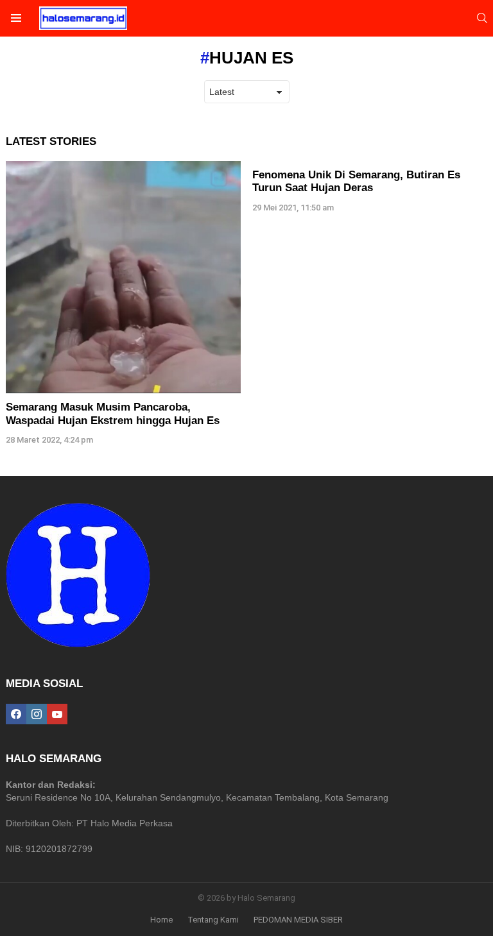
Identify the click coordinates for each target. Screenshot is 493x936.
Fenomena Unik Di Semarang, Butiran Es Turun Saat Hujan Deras (356, 181)
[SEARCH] (482, 18)
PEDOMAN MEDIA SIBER (298, 919)
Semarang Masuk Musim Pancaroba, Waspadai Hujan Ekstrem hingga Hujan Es (114, 413)
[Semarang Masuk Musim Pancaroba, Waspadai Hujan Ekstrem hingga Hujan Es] (123, 277)
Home (161, 919)
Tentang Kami (213, 919)
